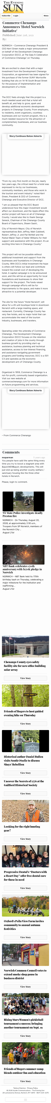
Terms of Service (19, 1088)
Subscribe (6, 16)
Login (15, 16)
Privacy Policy (32, 1088)
